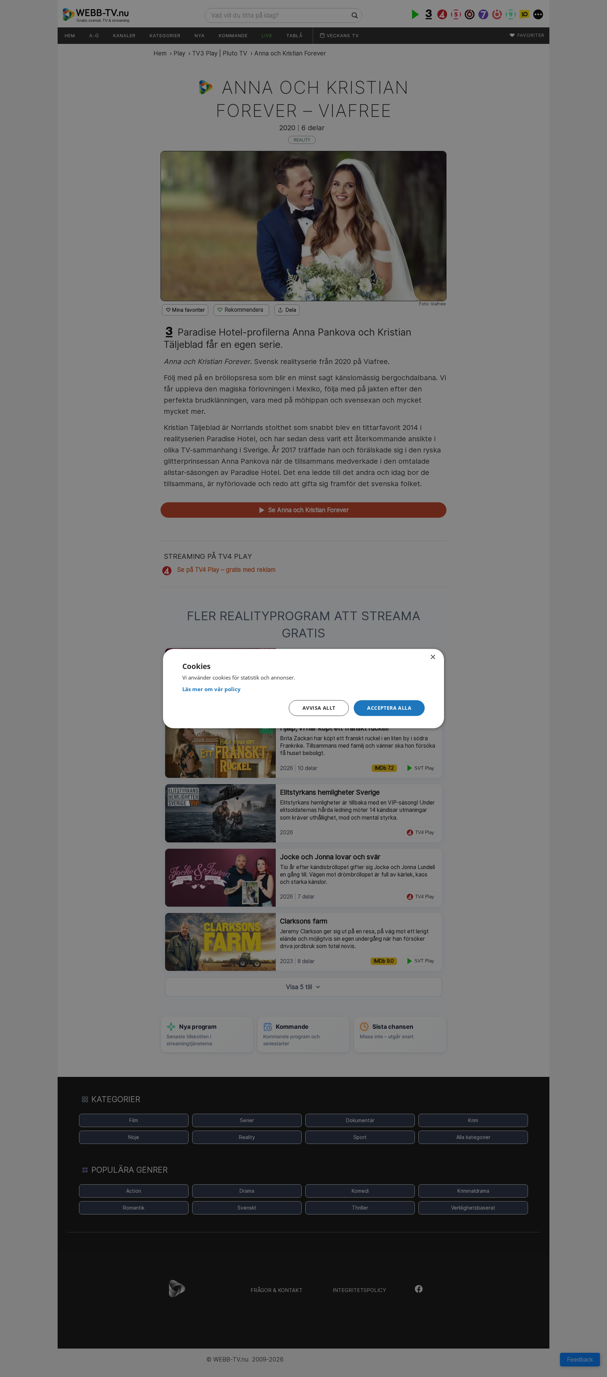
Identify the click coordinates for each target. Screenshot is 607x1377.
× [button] (432, 657)
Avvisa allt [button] (318, 707)
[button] (389, 708)
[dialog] (303, 688)
